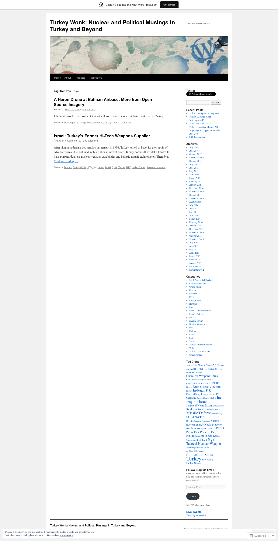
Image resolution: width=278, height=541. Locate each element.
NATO (192, 317)
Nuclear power (213, 424)
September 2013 (196, 239)
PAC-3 (220, 428)
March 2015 (194, 177)
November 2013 (196, 232)
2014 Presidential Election (201, 279)
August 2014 (195, 201)
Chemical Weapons (197, 283)
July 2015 (193, 164)
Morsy (219, 413)
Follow (193, 496)
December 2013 (196, 228)
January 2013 (195, 262)
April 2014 (194, 215)
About (67, 77)
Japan (208, 405)
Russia (192, 334)
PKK (191, 327)
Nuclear (215, 421)
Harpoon (193, 303)
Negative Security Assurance (198, 421)
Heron (100, 122)
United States (138, 167)
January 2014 (195, 225)
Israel (108, 167)
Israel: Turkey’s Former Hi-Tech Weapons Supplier (102, 136)
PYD (213, 432)
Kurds (200, 409)
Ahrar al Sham (205, 365)
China (214, 376)
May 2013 (194, 249)
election (215, 386)
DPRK (215, 383)
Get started (169, 4)
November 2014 (196, 191)
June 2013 (194, 245)
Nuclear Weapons (197, 324)
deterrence (207, 383)
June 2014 (194, 208)
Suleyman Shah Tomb (196, 440)
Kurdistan (191, 409)
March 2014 (194, 218)
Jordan (215, 405)
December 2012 (196, 266)
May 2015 (194, 171)
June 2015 (194, 167)
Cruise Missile (195, 286)
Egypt (206, 387)
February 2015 (196, 181)
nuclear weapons (197, 428)
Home (57, 77)
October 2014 (195, 194)
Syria (114, 167)
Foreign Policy (80, 167)
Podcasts (80, 77)
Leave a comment (122, 122)
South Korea (213, 435)
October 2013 (195, 235)
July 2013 (193, 242)
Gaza (211, 394)
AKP (215, 365)
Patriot (189, 432)
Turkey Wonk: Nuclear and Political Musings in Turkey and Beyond (112, 25)
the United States (200, 454)
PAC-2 (212, 428)
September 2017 (196, 157)
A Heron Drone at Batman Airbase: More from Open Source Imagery (103, 101)
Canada (198, 372)
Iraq (189, 401)
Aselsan (189, 369)
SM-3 (203, 436)
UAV (128, 167)
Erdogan (199, 390)
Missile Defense (196, 313)
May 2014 (194, 211)
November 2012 (196, 269)
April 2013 (194, 252)
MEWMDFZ (216, 409)
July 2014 (193, 205)
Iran (191, 307)
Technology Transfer (194, 447)
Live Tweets (194, 512)
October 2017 (195, 154)
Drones (68, 167)
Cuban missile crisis (194, 383)
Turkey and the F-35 (198, 123)
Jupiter (221, 405)
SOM (191, 337)
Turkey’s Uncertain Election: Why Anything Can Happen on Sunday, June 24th (204, 130)
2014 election (191, 365)
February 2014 (196, 222)
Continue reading (66, 161)
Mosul (190, 417)
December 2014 (196, 188)
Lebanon (207, 409)
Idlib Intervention (197, 137)
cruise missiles (207, 379)
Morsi (214, 413)
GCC (217, 394)
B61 (195, 369)
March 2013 (194, 256)
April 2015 (194, 174)
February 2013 (196, 259)
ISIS (195, 401)
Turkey (107, 122)
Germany (191, 397)
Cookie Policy (66, 535)
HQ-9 (213, 397)
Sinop (197, 435)
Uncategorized (71, 122)
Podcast (192, 330)
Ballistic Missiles (215, 369)
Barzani (190, 372)
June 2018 (194, 150)
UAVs (210, 459)
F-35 (191, 296)
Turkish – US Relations (199, 351)
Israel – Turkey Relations (200, 310)
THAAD (207, 447)
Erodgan (193, 293)
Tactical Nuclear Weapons (200, 344)
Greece (200, 398)
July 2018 (193, 147)
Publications (95, 77)
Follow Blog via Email (200, 470)
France (204, 394)
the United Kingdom (194, 451)
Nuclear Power (196, 320)
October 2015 (195, 160)
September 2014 (196, 198)
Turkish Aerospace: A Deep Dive (204, 113)
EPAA (189, 390)
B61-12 (202, 369)
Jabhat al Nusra (195, 405)
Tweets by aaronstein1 (196, 515)
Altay (221, 365)
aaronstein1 (89, 109)
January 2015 (195, 184)
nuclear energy (195, 424)
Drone (92, 122)
